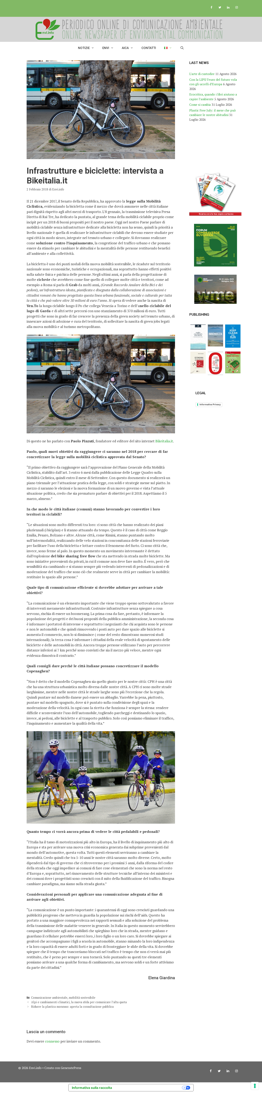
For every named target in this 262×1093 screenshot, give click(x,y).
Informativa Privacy (210, 404)
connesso (52, 1041)
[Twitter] (220, 7)
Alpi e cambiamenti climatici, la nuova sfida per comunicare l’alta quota (79, 1002)
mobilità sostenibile (82, 998)
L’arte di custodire (202, 74)
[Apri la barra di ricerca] (182, 48)
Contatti (148, 48)
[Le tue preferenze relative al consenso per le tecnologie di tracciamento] (255, 1086)
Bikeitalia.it (164, 441)
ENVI (105, 48)
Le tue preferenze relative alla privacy (149, 1088)
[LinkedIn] (228, 7)
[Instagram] (236, 7)
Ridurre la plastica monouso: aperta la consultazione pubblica (72, 1007)
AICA (125, 48)
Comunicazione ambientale (49, 998)
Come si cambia (200, 104)
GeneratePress (71, 1068)
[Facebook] (211, 7)
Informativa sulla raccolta (92, 1088)
